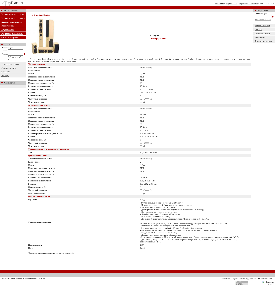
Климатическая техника (11, 22)
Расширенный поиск (263, 19)
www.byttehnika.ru (69, 253)
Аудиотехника (231, 3)
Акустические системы (248, 3)
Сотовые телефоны (9, 37)
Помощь (5, 76)
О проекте (5, 72)
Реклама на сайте (8, 68)
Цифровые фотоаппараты (12, 34)
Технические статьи (263, 41)
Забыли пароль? (14, 57)
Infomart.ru (219, 3)
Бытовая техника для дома (12, 14)
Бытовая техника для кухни (13, 18)
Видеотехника (7, 26)
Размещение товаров (10, 64)
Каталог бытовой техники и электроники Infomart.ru (22, 278)
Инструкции (260, 37)
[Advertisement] (140, 263)
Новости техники (262, 26)
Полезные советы (262, 33)
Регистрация (13, 60)
